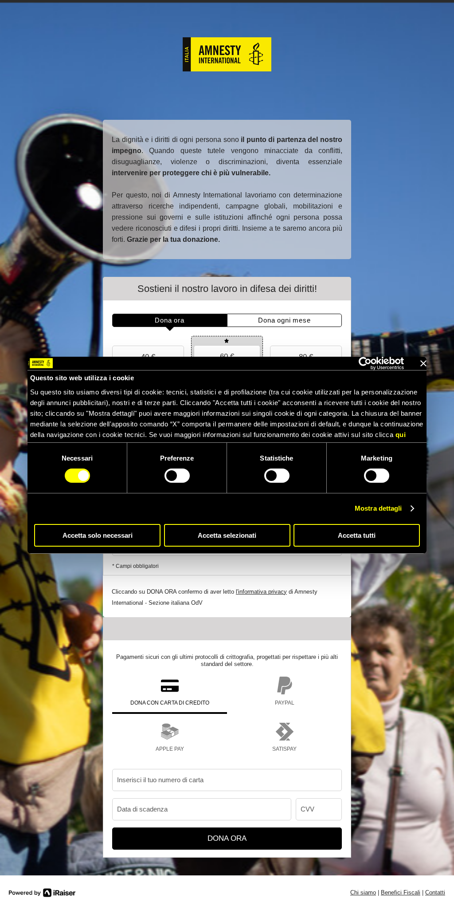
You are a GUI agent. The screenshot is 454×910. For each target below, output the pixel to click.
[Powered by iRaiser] (42, 892)
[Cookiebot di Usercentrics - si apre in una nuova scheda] (365, 363)
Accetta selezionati (227, 535)
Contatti (435, 892)
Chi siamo (363, 892)
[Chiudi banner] (423, 363)
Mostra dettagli (378, 508)
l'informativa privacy (261, 591)
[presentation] (170, 320)
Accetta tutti (357, 535)
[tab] (169, 320)
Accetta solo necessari (98, 535)
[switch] (177, 476)
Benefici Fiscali (400, 892)
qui (400, 434)
